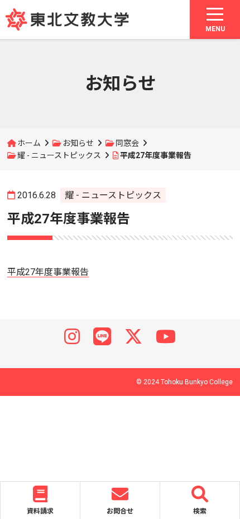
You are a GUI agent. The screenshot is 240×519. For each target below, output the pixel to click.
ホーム (29, 143)
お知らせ (78, 143)
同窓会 (127, 143)
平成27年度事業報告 (48, 272)
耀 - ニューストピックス (59, 155)
